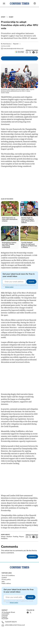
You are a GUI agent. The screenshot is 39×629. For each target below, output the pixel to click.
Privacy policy (6, 579)
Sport (3, 17)
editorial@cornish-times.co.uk (15, 625)
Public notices (6, 583)
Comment (32, 556)
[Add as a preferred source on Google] (19, 51)
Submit (31, 282)
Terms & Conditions (8, 575)
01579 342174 (11, 622)
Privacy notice (9, 287)
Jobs (3, 581)
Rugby (11, 17)
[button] (4, 3)
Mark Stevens (7, 44)
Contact (4, 577)
